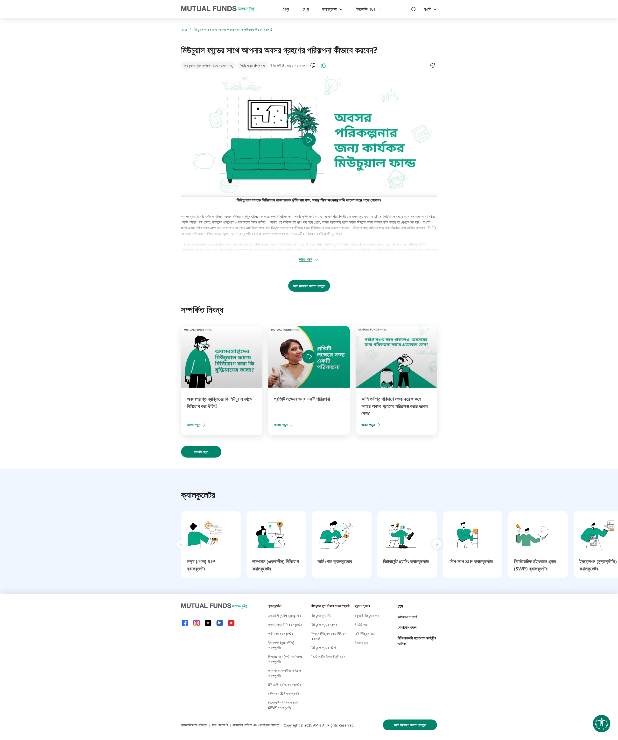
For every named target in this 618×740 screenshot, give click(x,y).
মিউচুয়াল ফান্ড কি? (321, 615)
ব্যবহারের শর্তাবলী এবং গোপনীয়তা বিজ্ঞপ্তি (256, 725)
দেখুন (305, 9)
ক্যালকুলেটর (329, 9)
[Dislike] (313, 65)
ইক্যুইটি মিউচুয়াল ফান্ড (367, 615)
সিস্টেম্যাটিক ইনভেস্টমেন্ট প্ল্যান (328, 656)
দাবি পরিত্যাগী (220, 725)
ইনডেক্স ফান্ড (361, 642)
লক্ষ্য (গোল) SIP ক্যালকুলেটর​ (285, 624)
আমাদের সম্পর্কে (407, 616)
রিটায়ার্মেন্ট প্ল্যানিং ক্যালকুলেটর (406, 561)
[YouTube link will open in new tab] (231, 623)
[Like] (323, 65)
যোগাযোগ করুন (407, 627)
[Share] (432, 65)
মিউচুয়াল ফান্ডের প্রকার (324, 624)
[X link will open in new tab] (208, 623)
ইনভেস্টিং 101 (366, 9)
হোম (184, 29)
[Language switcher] (435, 9)
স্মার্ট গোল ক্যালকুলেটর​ (335, 561)
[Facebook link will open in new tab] (185, 623)
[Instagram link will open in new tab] (196, 623)
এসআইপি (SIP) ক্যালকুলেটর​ (284, 615)
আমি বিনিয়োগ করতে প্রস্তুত (309, 286)
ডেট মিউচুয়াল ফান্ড (365, 633)
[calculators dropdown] (341, 9)
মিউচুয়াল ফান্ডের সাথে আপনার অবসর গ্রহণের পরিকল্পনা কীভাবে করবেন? (233, 29)
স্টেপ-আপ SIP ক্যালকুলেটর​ (471, 561)
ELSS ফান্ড (361, 624)
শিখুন (286, 9)
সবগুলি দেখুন (201, 452)
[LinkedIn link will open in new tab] (220, 623)
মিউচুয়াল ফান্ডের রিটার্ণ (323, 647)
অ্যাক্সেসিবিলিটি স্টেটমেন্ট (194, 725)
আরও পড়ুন (305, 259)
